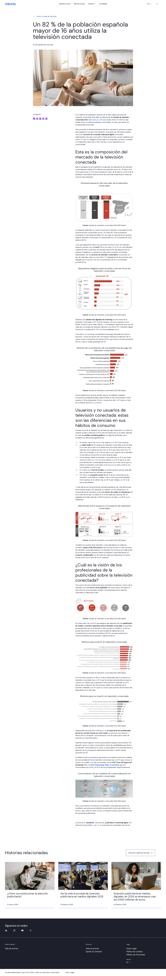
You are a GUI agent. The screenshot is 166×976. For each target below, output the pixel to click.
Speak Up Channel (94, 951)
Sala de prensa (79, 4)
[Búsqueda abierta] (157, 4)
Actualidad (103, 4)
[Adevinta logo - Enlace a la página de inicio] (10, 4)
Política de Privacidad (135, 954)
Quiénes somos (65, 4)
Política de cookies (134, 951)
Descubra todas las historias (138, 853)
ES (150, 4)
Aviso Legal (131, 948)
